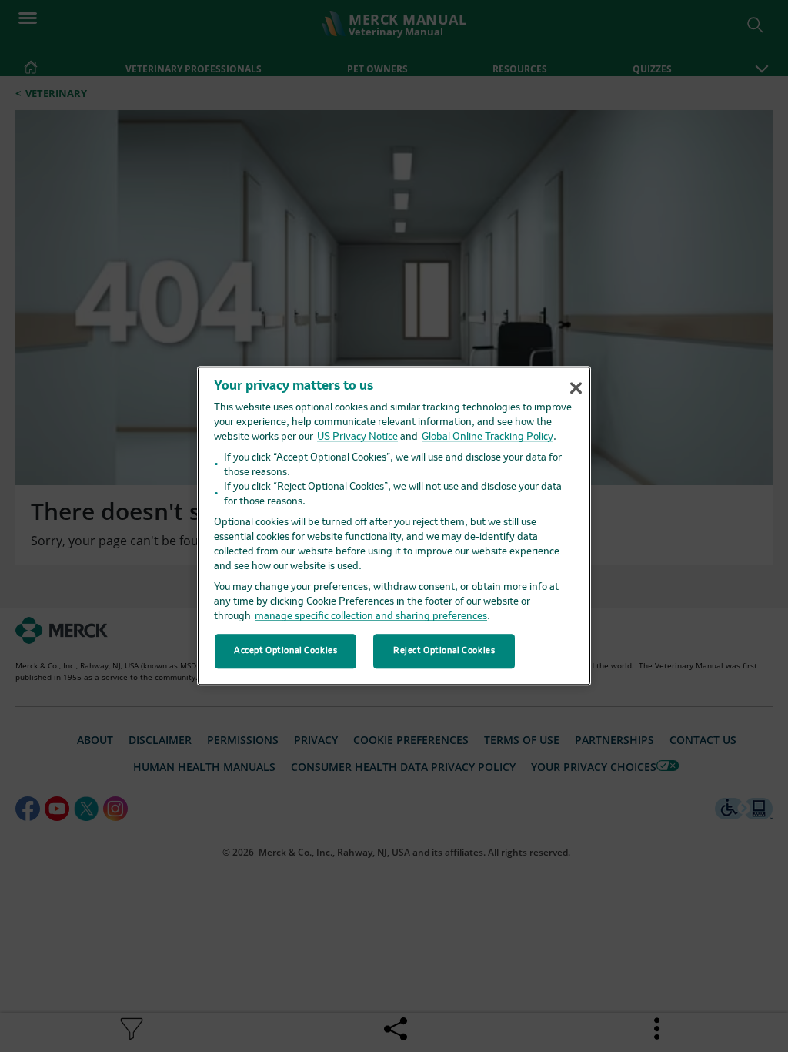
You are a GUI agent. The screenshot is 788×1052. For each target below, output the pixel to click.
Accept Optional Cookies (285, 650)
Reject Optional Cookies (444, 650)
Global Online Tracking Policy (487, 438)
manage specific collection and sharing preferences (371, 617)
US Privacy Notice (357, 438)
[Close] (576, 388)
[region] (394, 525)
